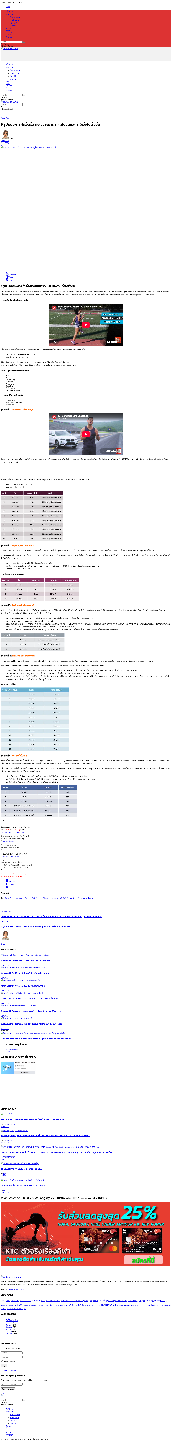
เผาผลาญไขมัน (86, 898)
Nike (58, 1301)
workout (14, 1305)
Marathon (53, 1301)
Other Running (71, 1301)
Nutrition (63, 1301)
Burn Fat (8, 898)
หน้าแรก (9, 11)
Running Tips (41, 898)
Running (9, 118)
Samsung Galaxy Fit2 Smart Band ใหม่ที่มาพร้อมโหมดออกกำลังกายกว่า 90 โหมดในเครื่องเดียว (45, 1135)
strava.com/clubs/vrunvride (10, 856)
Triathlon (9, 1333)
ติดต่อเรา (9, 37)
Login (8, 7)
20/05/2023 (5, 1159)
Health (48, 1301)
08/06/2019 (5, 141)
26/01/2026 (5, 991)
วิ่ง (68, 898)
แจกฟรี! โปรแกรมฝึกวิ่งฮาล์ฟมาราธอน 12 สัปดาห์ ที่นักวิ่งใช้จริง (29, 998)
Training (9, 32)
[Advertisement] (43, 55)
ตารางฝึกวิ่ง (50, 1305)
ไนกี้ (25, 1309)
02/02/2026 (5, 965)
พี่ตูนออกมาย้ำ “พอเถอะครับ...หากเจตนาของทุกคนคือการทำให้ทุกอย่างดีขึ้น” (36, 1038)
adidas (8, 1301)
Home (3, 118)
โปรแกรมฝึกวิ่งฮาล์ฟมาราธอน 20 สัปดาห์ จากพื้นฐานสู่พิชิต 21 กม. (31, 1011)
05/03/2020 (5, 1192)
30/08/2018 (5, 1127)
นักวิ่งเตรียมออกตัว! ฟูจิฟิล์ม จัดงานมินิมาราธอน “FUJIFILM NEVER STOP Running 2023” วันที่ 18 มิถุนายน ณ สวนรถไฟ (56, 1152)
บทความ (9, 14)
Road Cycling (82, 1300)
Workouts (54, 898)
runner (16, 898)
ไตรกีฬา (13, 23)
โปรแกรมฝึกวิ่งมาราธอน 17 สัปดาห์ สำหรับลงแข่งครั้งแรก (27, 960)
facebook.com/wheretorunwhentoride (13, 832)
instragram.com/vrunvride (10, 850)
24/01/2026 (5, 1003)
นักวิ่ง (65, 898)
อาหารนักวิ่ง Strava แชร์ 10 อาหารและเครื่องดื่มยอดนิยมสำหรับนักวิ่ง (32, 1119)
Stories (8, 35)
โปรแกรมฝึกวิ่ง (12, 1309)
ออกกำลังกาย (135, 1305)
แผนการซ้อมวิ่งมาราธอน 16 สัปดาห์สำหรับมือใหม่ (23, 1185)
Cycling (8, 1319)
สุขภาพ (13, 26)
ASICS (13, 1301)
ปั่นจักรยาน (14, 20)
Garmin (43, 1301)
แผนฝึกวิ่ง (159, 1305)
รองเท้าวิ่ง (106, 1304)
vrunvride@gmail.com (17, 1289)
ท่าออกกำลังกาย (70, 1305)
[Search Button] (24, 42)
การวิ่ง (60, 898)
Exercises (28, 1301)
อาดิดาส (143, 1305)
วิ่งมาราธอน (15, 17)
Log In (3, 1393)
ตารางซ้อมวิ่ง (40, 1305)
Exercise (22, 1301)
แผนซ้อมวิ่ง (151, 1305)
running (22, 898)
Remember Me (9, 1361)
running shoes (153, 1300)
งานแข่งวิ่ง (32, 1305)
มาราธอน (96, 1305)
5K (3, 1300)
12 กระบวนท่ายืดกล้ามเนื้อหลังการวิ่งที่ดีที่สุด (21, 1168)
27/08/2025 (5, 1176)
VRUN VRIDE (9, 1125)
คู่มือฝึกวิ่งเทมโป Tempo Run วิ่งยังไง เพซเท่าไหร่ (23, 985)
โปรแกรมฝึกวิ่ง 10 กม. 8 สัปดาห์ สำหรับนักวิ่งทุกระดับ (25, 973)
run (13, 898)
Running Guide (30, 898)
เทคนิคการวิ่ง (74, 898)
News (8, 30)
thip (14, 139)
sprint (48, 898)
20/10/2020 (5, 1142)
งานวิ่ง (26, 1305)
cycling (17, 1301)
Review (8, 28)
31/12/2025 (5, 1029)
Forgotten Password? (8, 1370)
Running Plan (126, 1301)
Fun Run (35, 1300)
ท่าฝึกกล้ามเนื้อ (58, 1305)
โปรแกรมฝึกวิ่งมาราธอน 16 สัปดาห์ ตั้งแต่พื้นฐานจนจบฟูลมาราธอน (31, 1023)
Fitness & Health (12, 1321)
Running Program (138, 1301)
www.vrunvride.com (8, 841)
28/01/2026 (5, 978)
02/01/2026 (5, 1016)
